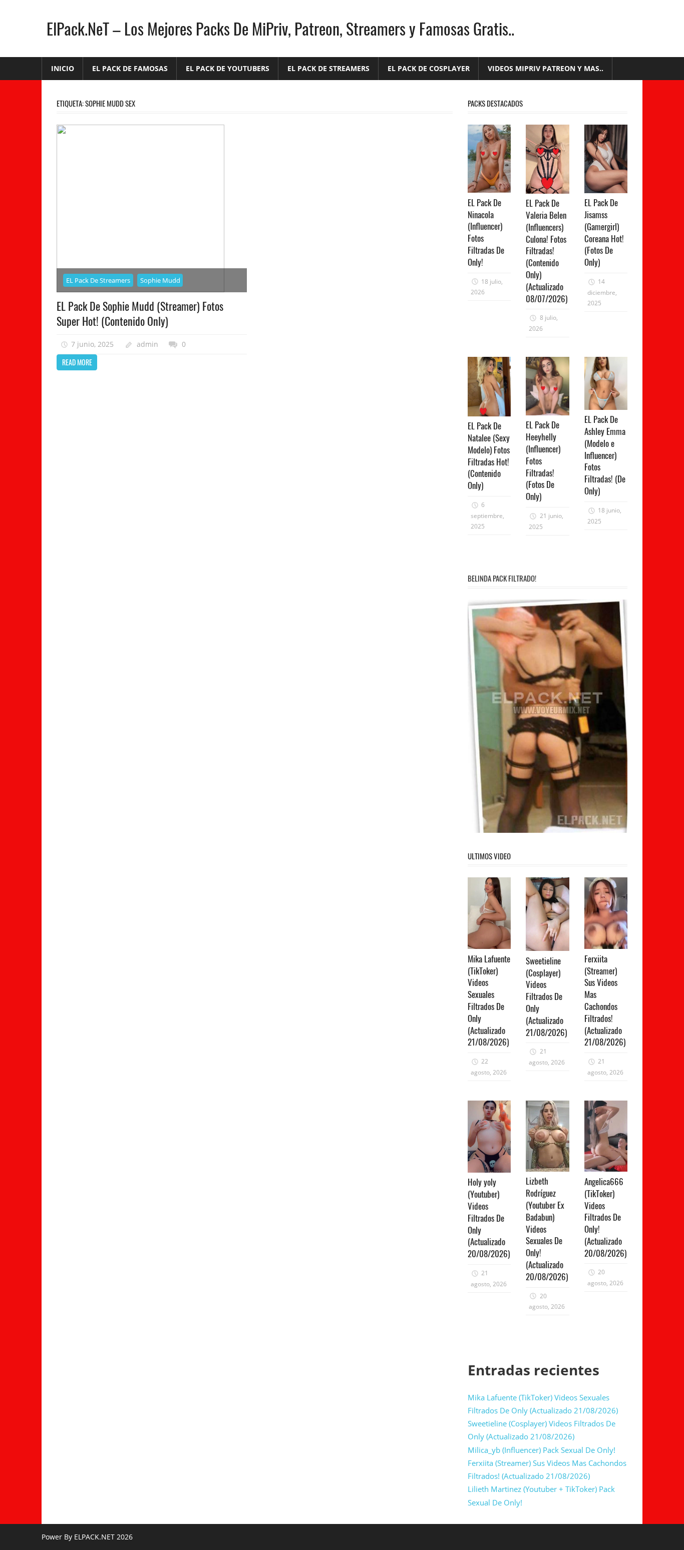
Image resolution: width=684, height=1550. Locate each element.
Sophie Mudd (160, 280)
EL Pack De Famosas (130, 68)
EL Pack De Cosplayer (429, 68)
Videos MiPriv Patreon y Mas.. (545, 68)
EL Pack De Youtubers (227, 68)
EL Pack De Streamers (328, 68)
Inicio (62, 68)
